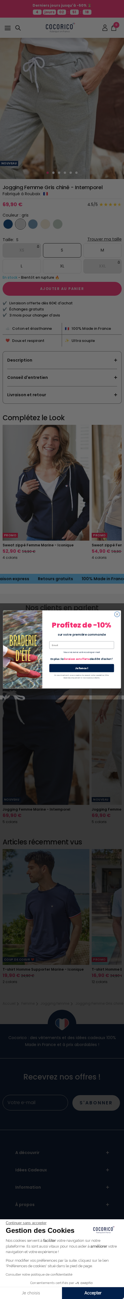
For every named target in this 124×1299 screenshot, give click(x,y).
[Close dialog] (117, 614)
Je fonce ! (81, 668)
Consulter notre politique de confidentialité (39, 1274)
